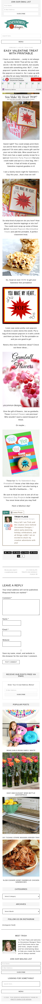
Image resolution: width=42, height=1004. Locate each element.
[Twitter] (5, 525)
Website (5, 640)
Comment (7, 598)
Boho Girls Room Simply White (21, 750)
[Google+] (11, 525)
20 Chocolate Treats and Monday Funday (29, 572)
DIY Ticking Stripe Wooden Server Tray (21, 837)
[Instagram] (7, 528)
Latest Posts (18, 512)
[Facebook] (8, 525)
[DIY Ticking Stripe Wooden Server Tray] (21, 815)
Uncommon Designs (21, 24)
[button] (21, 41)
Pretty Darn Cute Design (21, 999)
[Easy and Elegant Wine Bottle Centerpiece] (21, 771)
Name (5, 619)
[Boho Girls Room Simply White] (21, 728)
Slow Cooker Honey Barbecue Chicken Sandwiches (21, 881)
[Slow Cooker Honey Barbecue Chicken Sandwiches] (21, 858)
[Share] (18, 556)
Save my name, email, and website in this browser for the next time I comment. (19, 654)
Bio (6, 512)
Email (5, 629)
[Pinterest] (9, 528)
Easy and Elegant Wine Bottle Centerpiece (21, 794)
